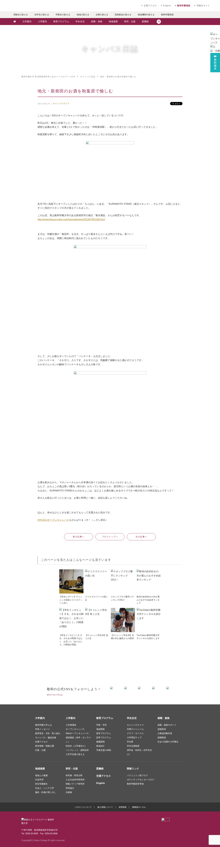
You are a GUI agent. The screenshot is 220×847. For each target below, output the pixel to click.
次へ (141, 536)
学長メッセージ (42, 729)
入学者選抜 (71, 725)
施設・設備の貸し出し (45, 792)
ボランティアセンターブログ (140, 779)
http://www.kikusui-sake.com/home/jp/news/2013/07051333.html (71, 219)
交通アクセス (150, 5)
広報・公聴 (40, 750)
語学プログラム (103, 737)
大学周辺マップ (134, 737)
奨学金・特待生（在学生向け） (139, 752)
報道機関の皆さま (146, 14)
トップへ (110, 536)
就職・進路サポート (167, 725)
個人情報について (105, 807)
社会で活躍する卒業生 (168, 742)
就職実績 (162, 737)
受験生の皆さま (20, 14)
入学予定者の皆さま (75, 754)
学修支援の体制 (103, 750)
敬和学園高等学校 (135, 784)
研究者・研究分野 (74, 775)
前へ (78, 536)
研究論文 (70, 788)
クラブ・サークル (135, 733)
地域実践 (100, 729)
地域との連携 (41, 775)
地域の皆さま (83, 14)
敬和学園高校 (183, 5)
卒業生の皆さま (63, 14)
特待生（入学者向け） (76, 746)
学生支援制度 (133, 746)
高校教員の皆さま (123, 14)
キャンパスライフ (61, 103)
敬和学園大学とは (43, 725)
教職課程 (100, 742)
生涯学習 (39, 779)
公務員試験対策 (165, 733)
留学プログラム (103, 733)
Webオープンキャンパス (77, 733)
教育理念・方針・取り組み (47, 733)
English (167, 5)
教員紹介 (100, 746)
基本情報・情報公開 (44, 746)
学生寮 (130, 742)
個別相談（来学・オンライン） (78, 739)
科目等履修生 (41, 784)
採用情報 (122, 807)
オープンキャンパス (75, 729)
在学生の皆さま (41, 14)
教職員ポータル (139, 807)
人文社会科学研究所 (75, 779)
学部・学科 (101, 725)
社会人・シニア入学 (44, 788)
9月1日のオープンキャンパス (53, 520)
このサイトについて (83, 807)
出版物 (69, 792)
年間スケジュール (135, 729)
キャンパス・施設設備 (45, 737)
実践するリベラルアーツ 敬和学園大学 (40, 6)
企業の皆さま (102, 14)
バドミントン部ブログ (137, 775)
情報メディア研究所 (75, 784)
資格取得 (162, 729)
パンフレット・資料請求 (77, 750)
